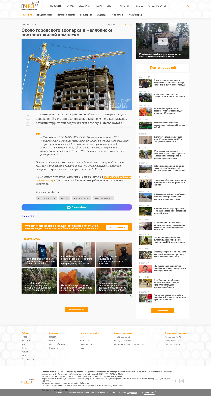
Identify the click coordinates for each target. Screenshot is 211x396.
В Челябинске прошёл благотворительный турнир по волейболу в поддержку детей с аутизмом (160, 55)
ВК (126, 24)
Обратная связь (56, 348)
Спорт (110, 5)
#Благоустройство (103, 198)
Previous (138, 41)
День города (86, 15)
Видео (139, 5)
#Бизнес (64, 198)
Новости (55, 5)
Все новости (163, 311)
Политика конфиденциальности (129, 344)
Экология (85, 5)
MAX (121, 24)
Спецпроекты (157, 5)
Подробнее (132, 393)
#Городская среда (46, 198)
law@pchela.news (115, 385)
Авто (99, 5)
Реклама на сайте (173, 344)
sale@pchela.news (173, 340)
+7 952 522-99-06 (122, 337)
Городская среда (44, 15)
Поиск (52, 340)
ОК (130, 24)
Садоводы (102, 15)
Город (70, 5)
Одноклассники (87, 344)
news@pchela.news (123, 340)
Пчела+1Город (135, 15)
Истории (124, 5)
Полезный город (57, 344)
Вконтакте (84, 340)
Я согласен (149, 393)
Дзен (82, 348)
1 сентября (117, 15)
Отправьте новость (117, 227)
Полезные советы (66, 15)
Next (187, 41)
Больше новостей (76, 309)
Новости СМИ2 (28, 216)
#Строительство (81, 198)
